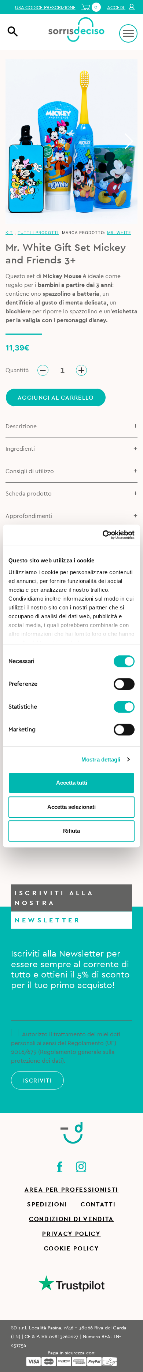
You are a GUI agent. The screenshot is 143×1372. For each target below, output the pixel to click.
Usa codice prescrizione (45, 7)
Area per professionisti (71, 1190)
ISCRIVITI (37, 1081)
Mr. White (119, 232)
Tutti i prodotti (38, 232)
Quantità (17, 370)
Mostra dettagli (101, 759)
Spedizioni (47, 1204)
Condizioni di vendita (71, 1219)
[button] (129, 141)
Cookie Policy (71, 1249)
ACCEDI (116, 7)
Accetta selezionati (71, 807)
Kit (9, 232)
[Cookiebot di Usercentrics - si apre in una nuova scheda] (103, 535)
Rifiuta (71, 831)
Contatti (98, 1204)
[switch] (124, 683)
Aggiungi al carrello (56, 398)
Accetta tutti (71, 782)
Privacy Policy (71, 1234)
